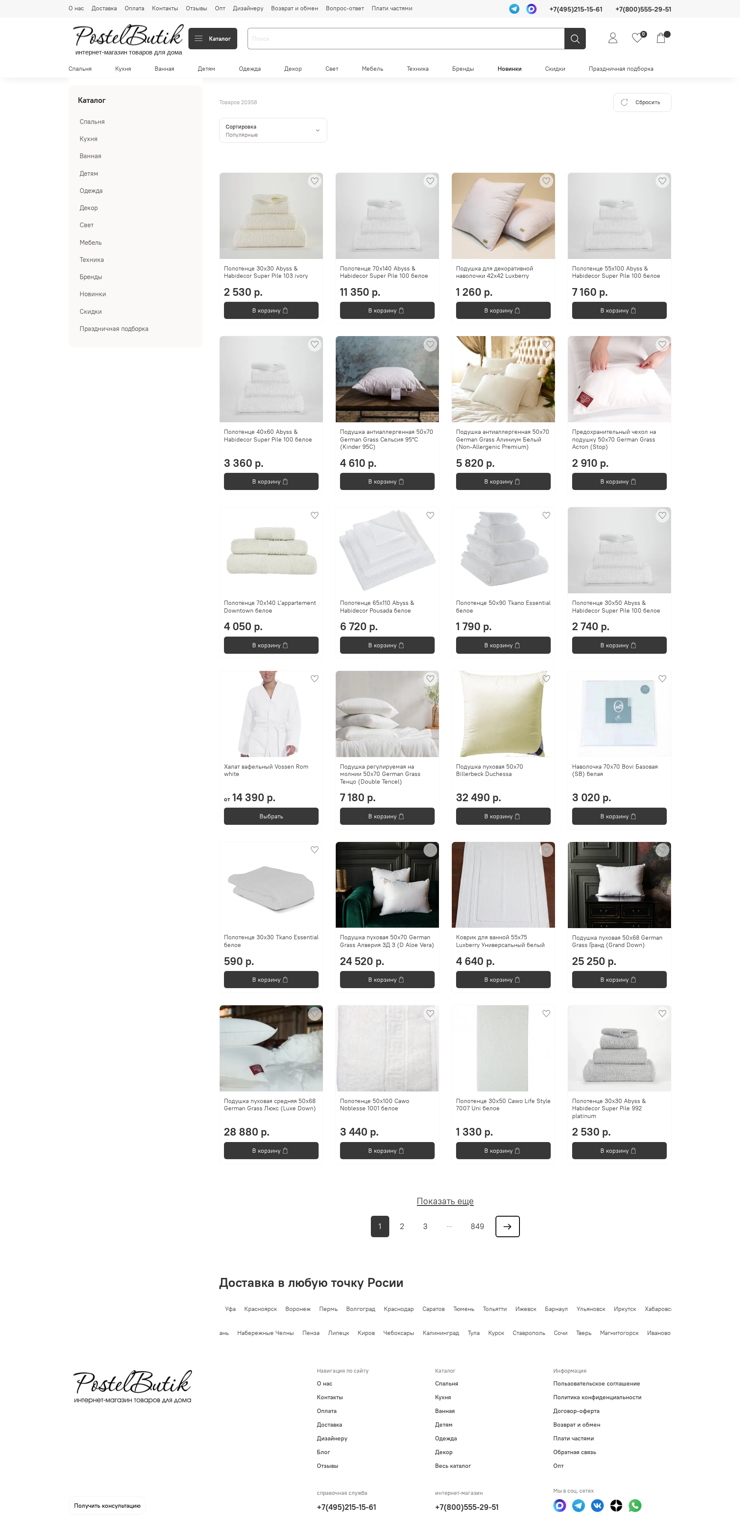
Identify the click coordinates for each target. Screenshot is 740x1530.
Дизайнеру (248, 8)
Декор (293, 68)
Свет (331, 68)
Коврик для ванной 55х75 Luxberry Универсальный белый (500, 941)
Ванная (164, 68)
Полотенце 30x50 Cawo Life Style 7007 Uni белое (503, 1104)
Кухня (123, 68)
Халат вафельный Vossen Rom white (266, 770)
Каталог (220, 38)
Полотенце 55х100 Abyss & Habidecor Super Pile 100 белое (616, 272)
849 (477, 1226)
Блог (323, 1452)
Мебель (372, 68)
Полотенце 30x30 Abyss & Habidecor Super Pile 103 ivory (266, 272)
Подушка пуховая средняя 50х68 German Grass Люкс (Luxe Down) (270, 1104)
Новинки (510, 68)
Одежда (250, 68)
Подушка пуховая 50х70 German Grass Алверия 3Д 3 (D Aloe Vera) (387, 941)
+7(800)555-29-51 (466, 1507)
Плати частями (392, 8)
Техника (418, 68)
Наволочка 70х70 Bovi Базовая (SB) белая (615, 770)
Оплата (134, 8)
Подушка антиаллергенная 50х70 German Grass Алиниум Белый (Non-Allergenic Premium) (502, 439)
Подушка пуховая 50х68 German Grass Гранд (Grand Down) (617, 941)
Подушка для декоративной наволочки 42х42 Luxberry (494, 272)
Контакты (165, 8)
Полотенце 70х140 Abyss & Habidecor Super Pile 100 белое (384, 272)
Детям (206, 68)
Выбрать (271, 816)
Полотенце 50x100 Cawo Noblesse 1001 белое (374, 1104)
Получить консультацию (107, 1505)
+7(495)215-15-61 (346, 1507)
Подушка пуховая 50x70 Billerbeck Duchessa (489, 770)
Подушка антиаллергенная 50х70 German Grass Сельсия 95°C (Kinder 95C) (386, 439)
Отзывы (196, 8)
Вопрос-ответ (345, 8)
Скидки (555, 68)
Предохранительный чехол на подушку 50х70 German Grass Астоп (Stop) (614, 439)
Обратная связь (574, 1452)
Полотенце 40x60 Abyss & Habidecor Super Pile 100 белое (268, 435)
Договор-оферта (576, 1411)
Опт (220, 8)
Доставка (104, 8)
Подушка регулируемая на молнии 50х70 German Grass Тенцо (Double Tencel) (380, 774)
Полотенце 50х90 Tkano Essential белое (503, 606)
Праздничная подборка (621, 68)
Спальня (80, 68)
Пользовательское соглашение (596, 1383)
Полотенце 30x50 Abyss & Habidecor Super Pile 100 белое (616, 606)
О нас (76, 8)
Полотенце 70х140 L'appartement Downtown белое (270, 606)
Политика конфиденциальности (597, 1397)
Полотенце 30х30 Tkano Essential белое (271, 941)
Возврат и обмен (294, 8)
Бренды (463, 68)
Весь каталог (453, 1466)
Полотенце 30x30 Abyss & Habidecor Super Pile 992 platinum (609, 1108)
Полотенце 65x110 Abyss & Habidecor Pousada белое (377, 606)
